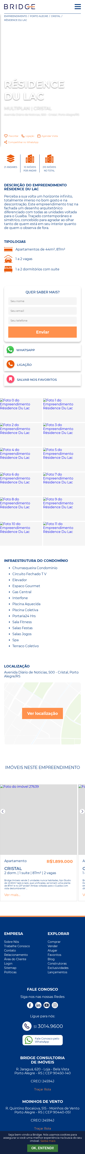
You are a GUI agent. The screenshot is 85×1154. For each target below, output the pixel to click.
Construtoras (57, 963)
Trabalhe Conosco (17, 946)
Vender (53, 946)
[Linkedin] (38, 1005)
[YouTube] (47, 1005)
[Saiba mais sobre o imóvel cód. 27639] (38, 820)
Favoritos (54, 955)
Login (8, 963)
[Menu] (78, 6)
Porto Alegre (39, 16)
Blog (51, 959)
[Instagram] (55, 1005)
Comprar (54, 942)
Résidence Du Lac (15, 20)
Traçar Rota (42, 1089)
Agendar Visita (49, 136)
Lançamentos (57, 972)
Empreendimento (15, 16)
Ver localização (42, 713)
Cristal (55, 16)
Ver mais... (12, 895)
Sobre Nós (11, 942)
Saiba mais (47, 1140)
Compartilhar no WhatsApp (23, 142)
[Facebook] (30, 1005)
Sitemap (10, 968)
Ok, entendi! (42, 1148)
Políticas (10, 972)
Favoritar (13, 136)
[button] (3, 811)
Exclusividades (58, 968)
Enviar (42, 332)
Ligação (30, 136)
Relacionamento (16, 955)
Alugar (52, 950)
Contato (10, 950)
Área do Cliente (15, 959)
